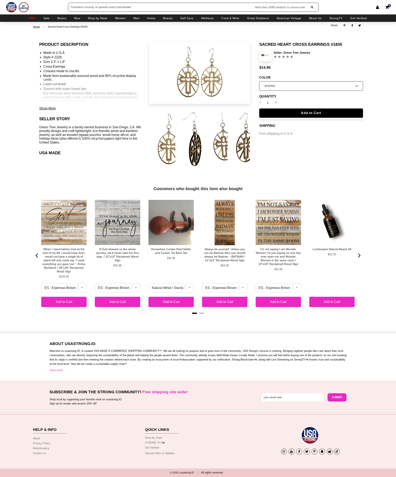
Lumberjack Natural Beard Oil (332, 249)
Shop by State (153, 437)
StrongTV (336, 18)
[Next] (359, 255)
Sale (47, 18)
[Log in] (377, 7)
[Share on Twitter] (359, 25)
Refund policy (41, 448)
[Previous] (37, 255)
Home (36, 26)
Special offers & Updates (160, 453)
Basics (61, 18)
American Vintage (289, 18)
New (77, 18)
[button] (311, 86)
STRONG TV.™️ (155, 442)
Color (265, 77)
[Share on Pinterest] (345, 25)
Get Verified (358, 18)
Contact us (39, 453)
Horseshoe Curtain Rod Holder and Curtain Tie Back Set (171, 250)
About (36, 438)
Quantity (267, 96)
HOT (32, 18)
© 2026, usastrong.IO (182, 472)
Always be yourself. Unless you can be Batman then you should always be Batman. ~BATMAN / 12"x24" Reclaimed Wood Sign (224, 254)
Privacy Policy (41, 443)
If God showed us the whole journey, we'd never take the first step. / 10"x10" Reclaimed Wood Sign (117, 254)
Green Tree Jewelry (296, 52)
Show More (47, 108)
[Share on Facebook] (352, 25)
